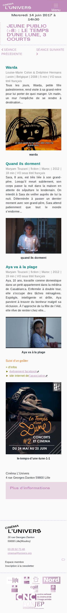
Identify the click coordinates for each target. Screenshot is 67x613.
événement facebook (23, 371)
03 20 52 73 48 (16, 549)
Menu (55, 9)
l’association (37, 375)
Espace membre (14, 562)
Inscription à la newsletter (19, 565)
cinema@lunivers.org (20, 553)
